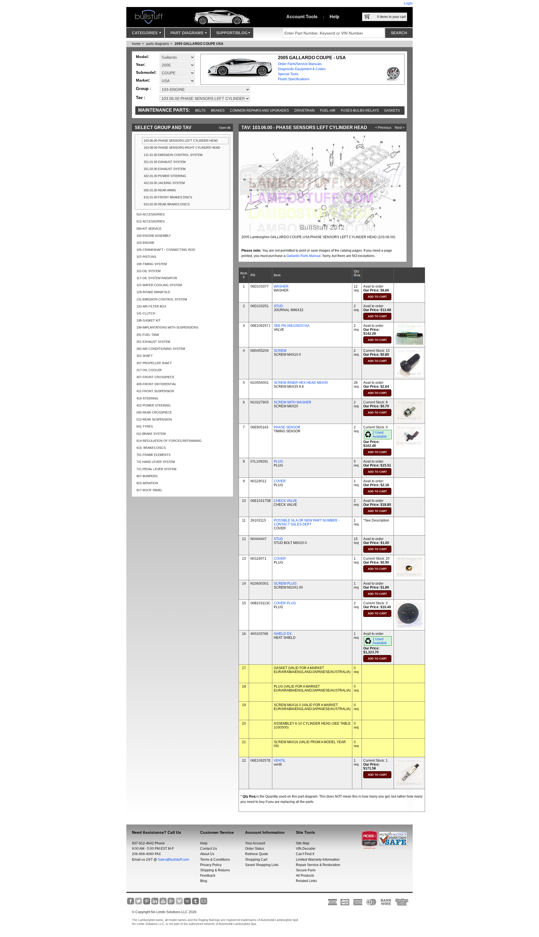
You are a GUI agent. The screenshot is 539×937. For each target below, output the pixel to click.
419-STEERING (147, 398)
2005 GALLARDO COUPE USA (199, 44)
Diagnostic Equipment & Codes (302, 69)
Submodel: (146, 72)
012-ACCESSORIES (150, 221)
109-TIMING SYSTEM (151, 264)
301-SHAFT (144, 355)
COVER (280, 481)
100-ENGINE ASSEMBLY (153, 235)
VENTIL (280, 761)
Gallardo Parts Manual (303, 256)
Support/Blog (232, 33)
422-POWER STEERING (153, 405)
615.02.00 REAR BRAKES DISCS (166, 204)
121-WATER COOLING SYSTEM (159, 285)
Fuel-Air (327, 110)
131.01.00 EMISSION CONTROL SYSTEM (173, 155)
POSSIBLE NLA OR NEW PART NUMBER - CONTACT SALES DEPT (306, 522)
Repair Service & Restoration (318, 865)
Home (136, 44)
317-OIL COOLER (149, 370)
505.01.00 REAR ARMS (160, 190)
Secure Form (306, 870)
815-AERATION (147, 483)
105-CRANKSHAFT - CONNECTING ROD (165, 249)
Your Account (255, 843)
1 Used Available (380, 641)
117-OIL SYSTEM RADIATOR (156, 278)
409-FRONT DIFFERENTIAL (156, 384)
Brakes (218, 110)
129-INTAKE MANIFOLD (153, 292)
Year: (140, 64)
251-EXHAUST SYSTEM (153, 341)
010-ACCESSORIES (150, 214)
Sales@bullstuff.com (173, 860)
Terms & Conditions (215, 860)
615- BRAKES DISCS (151, 447)
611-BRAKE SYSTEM (151, 433)
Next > (400, 128)
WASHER (281, 286)
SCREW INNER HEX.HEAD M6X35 (301, 383)
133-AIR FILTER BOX (151, 306)
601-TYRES (144, 426)
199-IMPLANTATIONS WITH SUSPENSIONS (167, 327)
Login (408, 3)
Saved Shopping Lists (261, 865)
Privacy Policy (210, 865)
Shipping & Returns (215, 870)
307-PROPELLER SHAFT (154, 363)
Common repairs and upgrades (259, 110)
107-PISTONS (146, 256)
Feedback (207, 876)
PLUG (278, 461)
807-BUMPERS (146, 476)
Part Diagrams (187, 33)
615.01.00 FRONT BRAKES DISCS (168, 197)
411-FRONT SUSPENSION (155, 391)
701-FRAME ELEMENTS (153, 454)
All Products (305, 876)
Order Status (254, 849)
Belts (200, 110)
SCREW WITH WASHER (292, 402)
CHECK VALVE (285, 501)
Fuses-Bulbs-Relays (360, 110)
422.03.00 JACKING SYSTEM (164, 183)
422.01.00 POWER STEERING (165, 176)
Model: (142, 56)
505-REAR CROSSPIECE (154, 412)
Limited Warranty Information (318, 860)
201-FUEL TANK (147, 334)
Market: (143, 80)
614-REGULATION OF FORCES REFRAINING (169, 440)
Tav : (140, 97)
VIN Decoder (306, 849)
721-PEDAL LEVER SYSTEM (156, 469)
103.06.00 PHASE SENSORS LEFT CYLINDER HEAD (181, 140)
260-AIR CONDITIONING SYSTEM (160, 348)
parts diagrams (157, 44)
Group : (143, 88)
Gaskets (392, 110)
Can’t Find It (305, 854)
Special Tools (288, 74)
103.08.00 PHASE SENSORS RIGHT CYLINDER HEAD (182, 147)
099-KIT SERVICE (148, 228)
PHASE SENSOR (287, 427)
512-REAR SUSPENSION (154, 419)
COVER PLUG (285, 603)
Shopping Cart (256, 860)
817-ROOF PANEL (149, 490)
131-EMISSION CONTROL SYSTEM (161, 299)
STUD (278, 306)
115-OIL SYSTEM (148, 271)
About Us (207, 854)
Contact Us (208, 849)
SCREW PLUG (285, 583)
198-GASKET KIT (148, 320)
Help (334, 16)
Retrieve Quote (256, 854)
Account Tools (302, 16)
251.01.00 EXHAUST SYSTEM (165, 162)
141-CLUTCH (145, 313)
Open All (224, 127)
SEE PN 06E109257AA (291, 326)
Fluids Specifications (293, 79)
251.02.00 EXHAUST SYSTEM (165, 169)
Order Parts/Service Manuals (300, 64)
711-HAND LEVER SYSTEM (155, 461)
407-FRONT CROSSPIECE (155, 377)
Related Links (306, 881)
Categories (145, 33)
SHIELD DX (283, 634)
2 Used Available (380, 434)
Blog (203, 881)
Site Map (302, 843)
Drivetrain (304, 110)
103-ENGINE (145, 242)
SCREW (280, 351)
